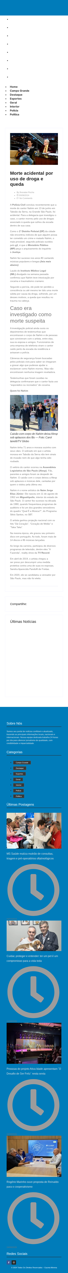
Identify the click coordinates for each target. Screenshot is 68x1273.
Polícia (15, 68)
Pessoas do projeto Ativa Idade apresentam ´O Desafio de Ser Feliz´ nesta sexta (31, 676)
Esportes (17, 43)
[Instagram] (14, 1262)
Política (15, 76)
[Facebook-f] (9, 1262)
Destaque (17, 35)
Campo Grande (21, 27)
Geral (14, 52)
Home (15, 19)
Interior (16, 60)
